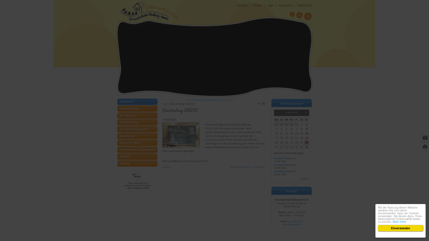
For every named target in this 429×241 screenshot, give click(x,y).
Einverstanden (400, 228)
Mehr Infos (399, 221)
